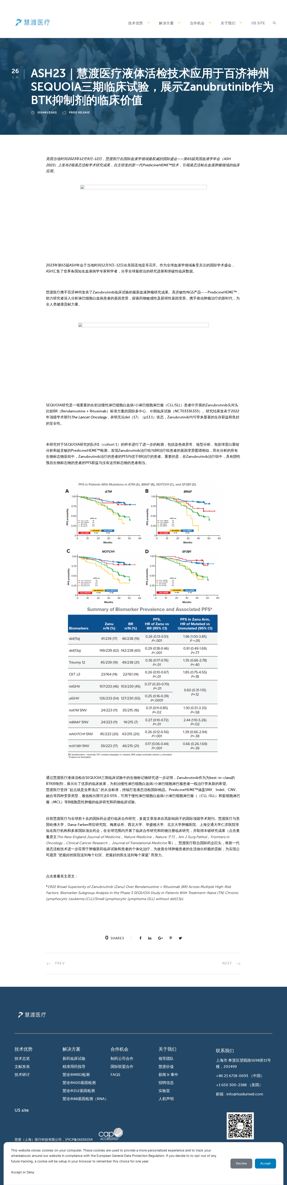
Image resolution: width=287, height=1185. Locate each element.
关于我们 (228, 23)
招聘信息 (166, 1083)
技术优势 (135, 23)
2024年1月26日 (47, 112)
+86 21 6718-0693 (232, 1076)
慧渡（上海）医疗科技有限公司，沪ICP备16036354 (54, 1139)
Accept (265, 1163)
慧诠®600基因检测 (79, 1083)
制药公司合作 (122, 1058)
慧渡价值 (166, 1067)
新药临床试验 (74, 1058)
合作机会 (197, 23)
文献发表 (22, 1067)
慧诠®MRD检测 (76, 1075)
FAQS (115, 1075)
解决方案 (166, 23)
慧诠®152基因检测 (79, 1091)
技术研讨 (22, 1075)
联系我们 (225, 1050)
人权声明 (166, 1099)
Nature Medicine (138, 837)
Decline (241, 1163)
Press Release (79, 112)
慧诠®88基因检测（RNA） (86, 1099)
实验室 (164, 1091)
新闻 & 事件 (168, 1075)
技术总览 (22, 1058)
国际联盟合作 (122, 1067)
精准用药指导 (74, 1067)
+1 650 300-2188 (231, 1085)
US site (258, 23)
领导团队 (166, 1058)
